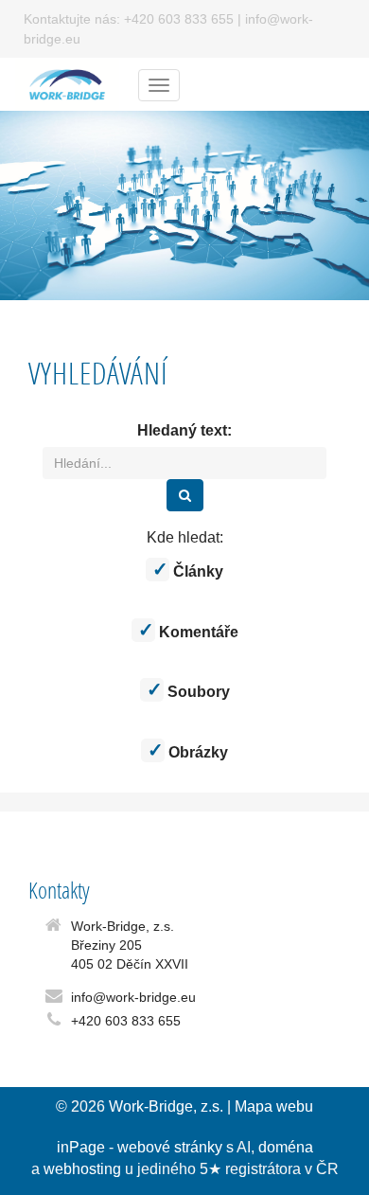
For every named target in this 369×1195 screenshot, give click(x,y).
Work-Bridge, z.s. (166, 1106)
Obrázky (196, 752)
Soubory (197, 692)
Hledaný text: (184, 430)
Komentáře (196, 632)
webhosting (82, 1169)
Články (196, 571)
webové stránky (169, 1147)
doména (285, 1147)
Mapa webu (274, 1106)
